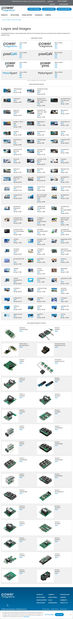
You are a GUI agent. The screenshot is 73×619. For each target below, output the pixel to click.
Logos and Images (16, 19)
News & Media (52, 597)
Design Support (27, 15)
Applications (14, 15)
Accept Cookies (59, 614)
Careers (63, 597)
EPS (20, 46)
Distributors (52, 602)
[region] (36, 614)
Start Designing (34, 9)
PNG (20, 44)
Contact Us (64, 602)
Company (48, 15)
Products (4, 15)
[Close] (70, 614)
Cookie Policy (54, 609)
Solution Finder (49, 9)
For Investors (65, 594)
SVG (20, 48)
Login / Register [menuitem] (63, 4)
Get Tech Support (64, 9)
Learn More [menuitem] (50, 1)
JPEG (15, 90)
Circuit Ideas (40, 602)
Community (63, 600)
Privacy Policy (46, 609)
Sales (50, 600)
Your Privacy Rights (49, 614)
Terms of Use (63, 609)
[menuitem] (70, 4)
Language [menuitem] (52, 4)
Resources (38, 15)
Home (3, 19)
